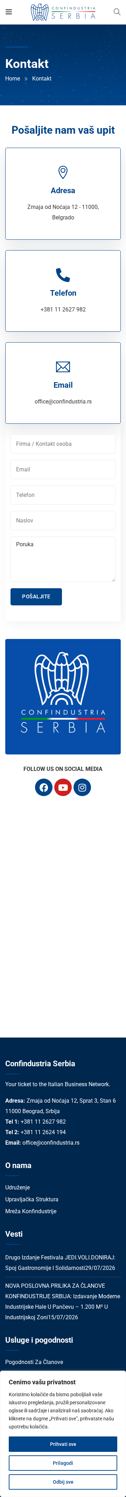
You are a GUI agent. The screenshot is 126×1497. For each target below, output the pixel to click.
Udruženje (17, 1187)
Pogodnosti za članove (34, 1362)
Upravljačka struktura (31, 1199)
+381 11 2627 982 (63, 309)
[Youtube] (63, 787)
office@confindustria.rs (63, 401)
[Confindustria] (63, 12)
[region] (63, 1434)
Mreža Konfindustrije (30, 1211)
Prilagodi (63, 1463)
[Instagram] (82, 787)
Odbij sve (63, 1482)
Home (12, 78)
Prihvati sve (63, 1444)
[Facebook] (43, 787)
